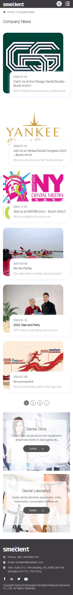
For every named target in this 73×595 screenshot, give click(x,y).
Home (10, 12)
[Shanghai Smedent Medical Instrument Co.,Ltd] (13, 3)
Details (36, 448)
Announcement (23, 381)
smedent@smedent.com (29, 562)
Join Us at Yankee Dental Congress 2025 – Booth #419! (39, 153)
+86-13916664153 (28, 557)
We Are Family (22, 268)
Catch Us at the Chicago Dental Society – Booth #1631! (39, 83)
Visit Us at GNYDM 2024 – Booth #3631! (39, 211)
